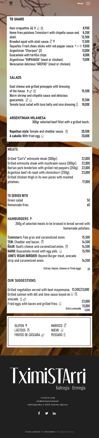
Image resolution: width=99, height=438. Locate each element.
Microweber (50, 432)
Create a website (32, 432)
